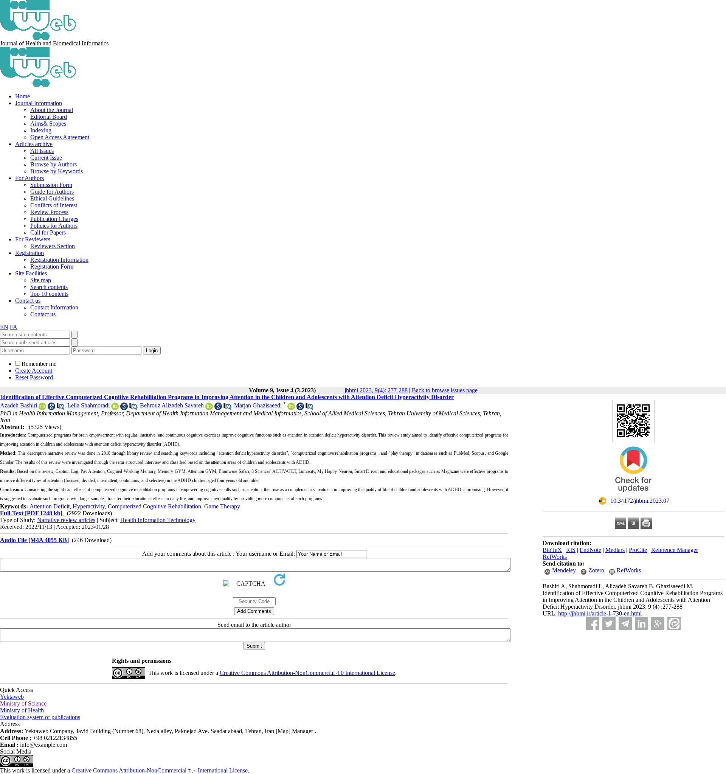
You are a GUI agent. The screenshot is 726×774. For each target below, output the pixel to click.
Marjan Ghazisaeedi (258, 405)
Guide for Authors (52, 191)
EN (4, 327)
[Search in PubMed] (60, 408)
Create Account (33, 370)
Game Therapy (222, 506)
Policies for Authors (54, 225)
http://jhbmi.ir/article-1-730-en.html (600, 613)
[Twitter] (609, 623)
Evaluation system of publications (40, 717)
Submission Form (51, 185)
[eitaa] (674, 623)
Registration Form (51, 266)
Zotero (596, 570)
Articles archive (34, 144)
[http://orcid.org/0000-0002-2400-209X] (291, 408)
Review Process (49, 212)
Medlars (615, 550)
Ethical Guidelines (52, 198)
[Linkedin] (641, 623)
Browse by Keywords (56, 171)
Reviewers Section (52, 246)
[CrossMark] (633, 494)
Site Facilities (31, 273)
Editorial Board (48, 116)
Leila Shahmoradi (88, 405)
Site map (40, 280)
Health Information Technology (157, 520)
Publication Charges (54, 219)
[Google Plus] (657, 623)
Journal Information (38, 103)
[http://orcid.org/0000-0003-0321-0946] (209, 408)
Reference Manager (674, 550)
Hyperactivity (89, 506)
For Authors (29, 178)
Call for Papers (48, 232)
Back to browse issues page (445, 390)
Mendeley (564, 570)
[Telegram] (625, 623)
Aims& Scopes (48, 123)
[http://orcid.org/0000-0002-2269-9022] (115, 408)
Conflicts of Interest (53, 205)
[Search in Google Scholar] (51, 408)
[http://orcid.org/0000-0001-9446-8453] (42, 408)
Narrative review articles (66, 520)
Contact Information (54, 307)
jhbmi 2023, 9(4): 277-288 (376, 390)
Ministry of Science (23, 703)
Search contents (49, 287)
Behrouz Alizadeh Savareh (172, 405)
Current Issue (46, 157)
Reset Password (34, 377)
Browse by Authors (53, 164)
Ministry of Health (22, 710)
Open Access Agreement (59, 137)
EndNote (590, 550)
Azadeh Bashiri (18, 405)
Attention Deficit (49, 506)
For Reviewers (32, 239)
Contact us (27, 300)
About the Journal (51, 110)
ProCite (638, 550)
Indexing (40, 130)
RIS (571, 550)
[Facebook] (592, 623)
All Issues (42, 151)
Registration (29, 253)
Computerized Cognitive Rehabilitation (154, 506)
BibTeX (552, 550)
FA (13, 327)
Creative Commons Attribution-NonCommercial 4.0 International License (307, 673)
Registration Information (59, 259)
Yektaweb (12, 696)
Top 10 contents (49, 294)
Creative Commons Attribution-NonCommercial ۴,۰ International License (159, 770)
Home (22, 96)
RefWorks (555, 556)
